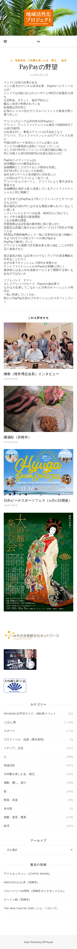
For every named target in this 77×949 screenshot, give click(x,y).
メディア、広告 (13, 748)
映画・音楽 (11, 800)
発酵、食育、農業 (15, 817)
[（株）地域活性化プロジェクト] (38, 17)
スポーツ (9, 731)
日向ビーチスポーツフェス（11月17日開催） (38, 500)
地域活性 (20, 60)
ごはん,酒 (10, 722)
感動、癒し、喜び (15, 782)
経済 (64, 60)
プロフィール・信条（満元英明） (25, 739)
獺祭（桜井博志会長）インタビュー (31, 374)
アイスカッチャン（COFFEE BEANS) (27, 873)
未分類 (8, 808)
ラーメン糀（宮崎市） (18, 899)
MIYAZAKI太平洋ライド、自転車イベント (30, 713)
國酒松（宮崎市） (17, 437)
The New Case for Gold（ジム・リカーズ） (31, 908)
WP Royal (47, 942)
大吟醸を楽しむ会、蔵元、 (43, 60)
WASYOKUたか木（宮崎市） (22, 882)
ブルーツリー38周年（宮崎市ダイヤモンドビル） (35, 891)
